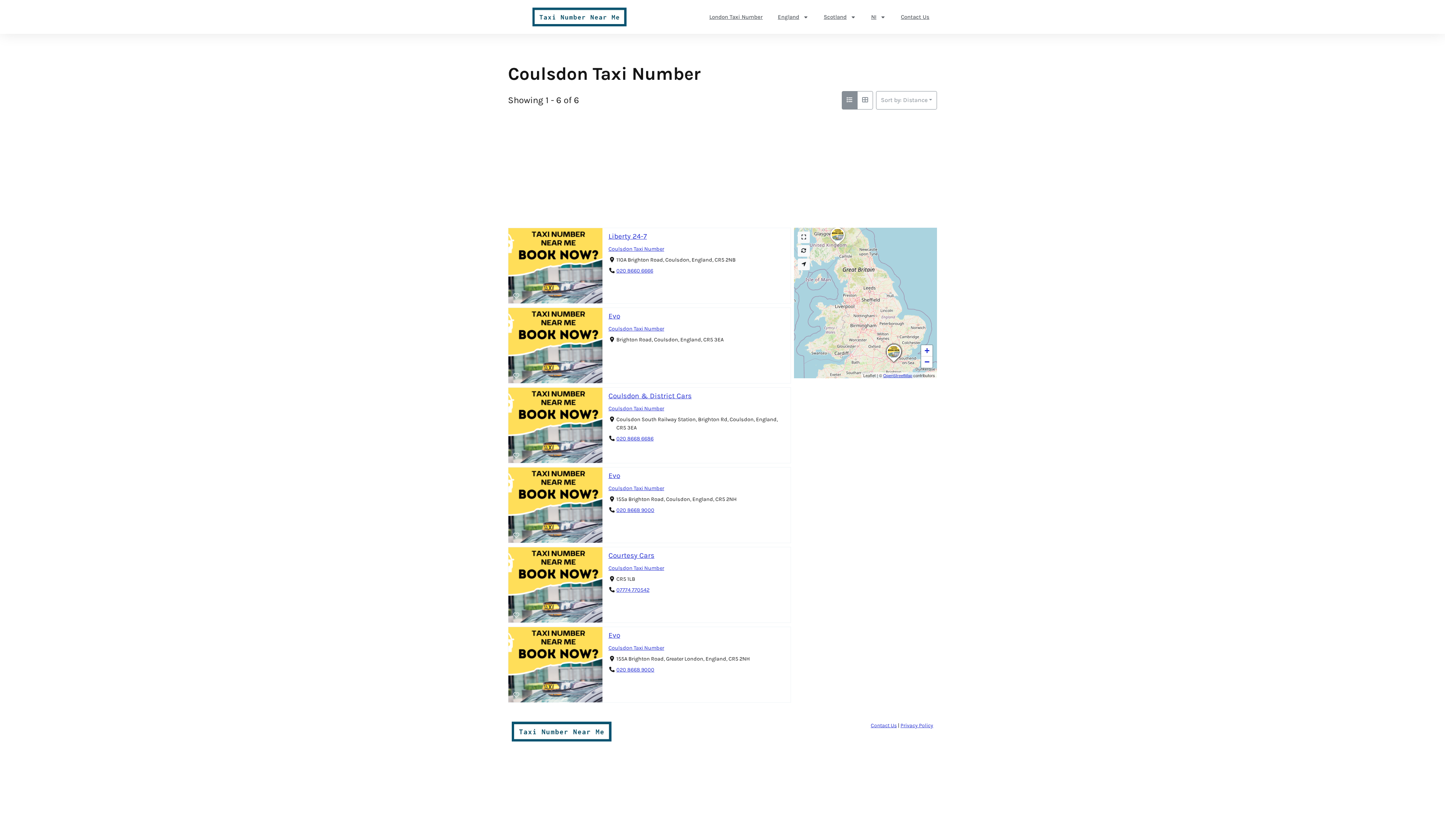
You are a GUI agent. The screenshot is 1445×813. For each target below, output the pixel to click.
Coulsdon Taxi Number (636, 249)
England (788, 17)
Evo (614, 316)
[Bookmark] (516, 296)
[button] (926, 350)
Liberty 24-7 (627, 236)
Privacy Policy (916, 725)
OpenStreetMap (897, 375)
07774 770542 (632, 590)
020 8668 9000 (635, 510)
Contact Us (915, 17)
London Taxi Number (736, 17)
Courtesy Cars (631, 555)
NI (873, 17)
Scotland (835, 17)
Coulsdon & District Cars (650, 395)
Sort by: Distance (904, 100)
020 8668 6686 (635, 438)
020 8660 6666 (634, 271)
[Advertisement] (722, 166)
